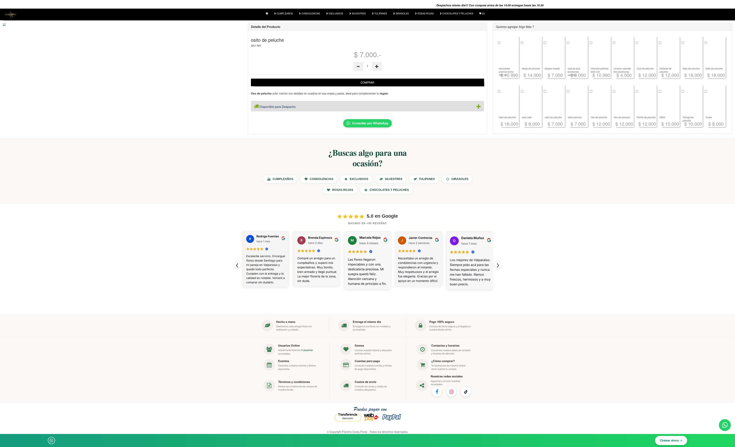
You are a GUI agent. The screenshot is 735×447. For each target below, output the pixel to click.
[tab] (367, 106)
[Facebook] (437, 392)
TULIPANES (380, 13)
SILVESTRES (358, 13)
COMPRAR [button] (367, 82)
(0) (483, 13)
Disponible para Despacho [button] (277, 106)
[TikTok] (466, 392)
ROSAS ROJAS (425, 13)
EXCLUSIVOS (335, 13)
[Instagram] (451, 392)
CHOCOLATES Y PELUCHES (457, 13)
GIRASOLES (402, 13)
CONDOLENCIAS (310, 13)
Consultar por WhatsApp (370, 123)
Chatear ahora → (671, 440)
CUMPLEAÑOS (284, 13)
